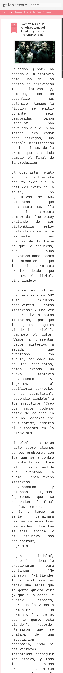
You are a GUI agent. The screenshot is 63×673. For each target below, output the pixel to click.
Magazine (18, 12)
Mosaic (26, 12)
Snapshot (40, 12)
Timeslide (49, 12)
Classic (3, 12)
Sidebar (33, 12)
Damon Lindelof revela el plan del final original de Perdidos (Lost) (32, 29)
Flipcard (10, 12)
